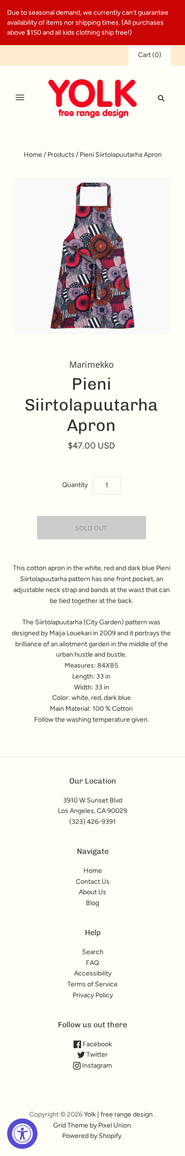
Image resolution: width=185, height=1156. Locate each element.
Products (60, 155)
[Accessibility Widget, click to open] (22, 1133)
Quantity (75, 485)
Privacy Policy (93, 995)
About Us (92, 892)
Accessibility (92, 973)
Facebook (96, 1044)
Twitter (96, 1055)
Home (33, 155)
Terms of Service (92, 984)
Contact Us (93, 882)
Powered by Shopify (91, 1136)
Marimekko (91, 364)
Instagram (96, 1065)
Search (92, 952)
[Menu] (20, 98)
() (149, 55)
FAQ (92, 963)
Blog (92, 903)
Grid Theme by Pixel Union (92, 1125)
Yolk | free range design (118, 1114)
